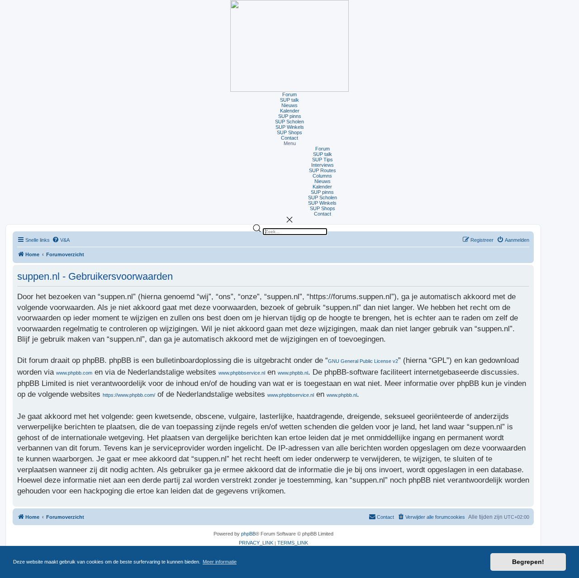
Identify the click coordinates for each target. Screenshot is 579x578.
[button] (289, 143)
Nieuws (289, 105)
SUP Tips (322, 159)
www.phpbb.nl (293, 373)
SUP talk (289, 100)
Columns (322, 176)
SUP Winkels (289, 127)
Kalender (289, 110)
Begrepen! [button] (528, 561)
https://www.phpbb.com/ (129, 395)
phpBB (248, 533)
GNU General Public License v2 (363, 361)
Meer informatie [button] (220, 561)
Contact (289, 138)
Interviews (322, 165)
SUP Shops (289, 132)
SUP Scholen (289, 121)
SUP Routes (322, 170)
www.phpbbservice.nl (241, 373)
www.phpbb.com (74, 373)
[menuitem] (61, 240)
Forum (289, 94)
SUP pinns (289, 116)
